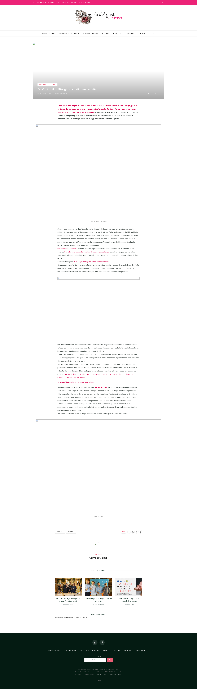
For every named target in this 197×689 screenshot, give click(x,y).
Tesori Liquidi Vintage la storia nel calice (98, 600)
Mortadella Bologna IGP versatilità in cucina (129, 600)
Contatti (144, 33)
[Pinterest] (155, 93)
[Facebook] (148, 93)
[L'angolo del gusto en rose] (98, 17)
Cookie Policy (116, 674)
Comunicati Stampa (69, 33)
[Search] (153, 33)
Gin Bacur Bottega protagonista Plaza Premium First (68, 600)
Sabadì (71, 532)
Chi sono (130, 33)
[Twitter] (152, 93)
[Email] (158, 93)
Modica (60, 532)
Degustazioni (48, 33)
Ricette (117, 33)
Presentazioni (90, 33)
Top (99, 681)
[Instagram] (94, 642)
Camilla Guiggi (46, 94)
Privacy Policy (102, 674)
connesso (67, 617)
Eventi (105, 33)
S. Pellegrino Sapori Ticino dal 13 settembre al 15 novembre (69, 2)
